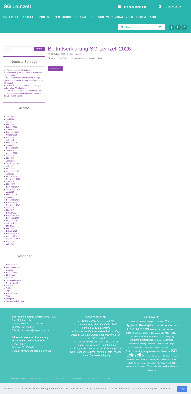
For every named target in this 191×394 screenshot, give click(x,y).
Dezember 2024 (12, 148)
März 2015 (10, 228)
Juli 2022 (10, 166)
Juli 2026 (10, 117)
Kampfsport (157, 336)
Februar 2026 (11, 127)
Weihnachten (151, 370)
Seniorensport (12, 283)
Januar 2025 (11, 145)
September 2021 (13, 171)
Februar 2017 (11, 213)
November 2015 (12, 218)
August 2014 (11, 241)
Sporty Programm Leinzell (166, 359)
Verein (8, 296)
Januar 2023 (11, 161)
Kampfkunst (145, 336)
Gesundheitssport (13, 267)
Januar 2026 (11, 130)
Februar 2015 (11, 231)
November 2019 (12, 187)
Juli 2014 (10, 244)
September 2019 (13, 189)
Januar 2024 (11, 150)
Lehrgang (169, 336)
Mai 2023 (10, 158)
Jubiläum (174, 333)
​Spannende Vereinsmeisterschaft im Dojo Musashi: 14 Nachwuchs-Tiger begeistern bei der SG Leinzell (24, 80)
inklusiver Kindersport (151, 333)
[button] (172, 388)
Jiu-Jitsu (165, 333)
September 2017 (13, 205)
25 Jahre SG (133, 322)
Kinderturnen (11, 273)
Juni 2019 (10, 192)
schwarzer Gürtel (168, 347)
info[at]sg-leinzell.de (135, 7)
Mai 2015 (10, 226)
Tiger (8, 291)
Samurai (9, 278)
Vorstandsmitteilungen (15, 301)
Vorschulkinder (154, 366)
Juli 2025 (10, 140)
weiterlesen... (55, 69)
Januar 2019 (11, 197)
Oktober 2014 (11, 236)
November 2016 (12, 215)
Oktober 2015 (11, 221)
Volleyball (10, 299)
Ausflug (142, 322)
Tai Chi (9, 288)
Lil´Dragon (168, 340)
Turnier (136, 363)
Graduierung (137, 333)
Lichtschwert (146, 340)
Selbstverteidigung (13, 280)
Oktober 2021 (11, 169)
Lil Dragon (10, 275)
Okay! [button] (182, 388)
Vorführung (142, 366)
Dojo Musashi (11, 265)
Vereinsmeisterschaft (148, 363)
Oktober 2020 (11, 176)
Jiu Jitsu (9, 270)
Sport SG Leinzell (148, 359)
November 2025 (12, 132)
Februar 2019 (11, 195)
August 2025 (11, 137)
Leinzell (134, 339)
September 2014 (13, 239)
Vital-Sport (161, 363)
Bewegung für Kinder (155, 322)
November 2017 (12, 202)
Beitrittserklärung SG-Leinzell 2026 (89, 49)
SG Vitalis (166, 356)
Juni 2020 (10, 182)
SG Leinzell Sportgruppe (151, 356)
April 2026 (10, 122)
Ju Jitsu (133, 336)
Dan (175, 325)
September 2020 (13, 179)
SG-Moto (9, 286)
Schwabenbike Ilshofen (151, 347)
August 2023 (11, 156)
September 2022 (13, 163)
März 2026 (10, 124)
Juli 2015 (10, 223)
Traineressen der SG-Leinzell (19, 70)
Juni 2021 (10, 174)
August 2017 (11, 208)
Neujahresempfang (135, 347)
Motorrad (151, 343)
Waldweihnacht (170, 366)
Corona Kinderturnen (162, 325)
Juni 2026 (10, 119)
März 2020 (10, 184)
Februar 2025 (11, 143)
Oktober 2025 (11, 135)
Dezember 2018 (12, 200)
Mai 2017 (10, 210)
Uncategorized (12, 293)
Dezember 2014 (12, 234)
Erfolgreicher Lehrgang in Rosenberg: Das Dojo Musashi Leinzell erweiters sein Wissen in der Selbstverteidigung (23, 93)
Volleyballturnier (131, 366)
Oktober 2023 (11, 153)
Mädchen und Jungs (166, 344)
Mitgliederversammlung (137, 344)
